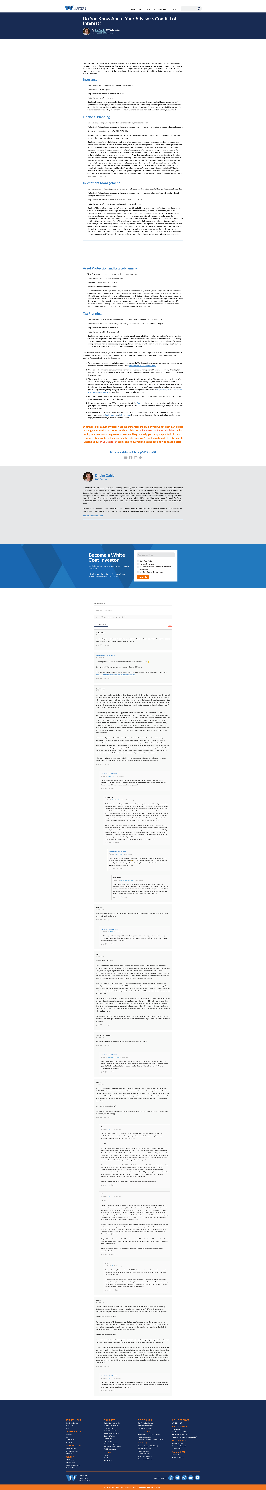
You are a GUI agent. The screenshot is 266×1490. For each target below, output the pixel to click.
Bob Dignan (111, 776)
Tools (70, 1457)
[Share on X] (140, 457)
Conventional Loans (72, 1451)
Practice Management (111, 1444)
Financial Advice (109, 1428)
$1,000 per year (163, 389)
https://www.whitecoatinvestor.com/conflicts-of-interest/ (115, 675)
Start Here (136, 10)
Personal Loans (70, 1462)
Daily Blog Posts (145, 561)
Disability (69, 1434)
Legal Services (108, 1441)
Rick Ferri (110, 931)
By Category (108, 1460)
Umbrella (69, 1442)
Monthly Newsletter (147, 564)
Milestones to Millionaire (146, 1425)
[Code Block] (116, 617)
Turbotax (140, 403)
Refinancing (69, 1454)
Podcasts (145, 1420)
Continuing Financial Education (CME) (150, 1439)
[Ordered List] (107, 617)
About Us (179, 1452)
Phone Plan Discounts (179, 1446)
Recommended (161, 10)
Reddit (191, 1476)
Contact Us (175, 1455)
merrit (109, 1129)
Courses (144, 1431)
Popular (106, 1458)
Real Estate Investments (111, 1433)
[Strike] (104, 617)
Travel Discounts (177, 1443)
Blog (107, 1452)
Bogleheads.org (111, 415)
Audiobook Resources (145, 1456)
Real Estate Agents (110, 1449)
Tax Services (108, 1438)
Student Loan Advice (110, 1431)
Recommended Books (145, 1459)
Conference (181, 1420)
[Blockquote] (113, 617)
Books (142, 1443)
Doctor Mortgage (71, 1448)
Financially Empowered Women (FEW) (184, 1437)
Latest (106, 1455)
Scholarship (176, 1429)
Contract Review (109, 1436)
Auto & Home (70, 1439)
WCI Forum (69, 1425)
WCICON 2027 (177, 1423)
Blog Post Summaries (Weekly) (151, 572)
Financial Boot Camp (144, 1428)
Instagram (184, 1476)
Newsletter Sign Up (72, 1423)
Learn (147, 10)
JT (112, 1266)
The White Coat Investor (118, 800)
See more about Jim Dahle (93, 515)
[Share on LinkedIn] (135, 457)
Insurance (73, 1431)
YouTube (197, 1476)
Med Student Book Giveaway (181, 1432)
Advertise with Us (177, 1457)
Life (67, 1437)
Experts (110, 1420)
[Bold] (96, 617)
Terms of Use (83, 1475)
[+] (125, 617)
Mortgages (74, 1445)
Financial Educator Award (180, 1434)
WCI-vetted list (108, 441)
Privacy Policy (83, 1478)
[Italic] (99, 617)
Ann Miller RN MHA (113, 1057)
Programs (179, 1426)
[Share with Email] (125, 457)
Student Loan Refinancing (112, 1423)
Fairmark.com (124, 415)
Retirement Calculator (73, 1465)
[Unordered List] (110, 617)
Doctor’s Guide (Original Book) (148, 1446)
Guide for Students (144, 1454)
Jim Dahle (100, 30)
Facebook (171, 1476)
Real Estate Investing (144, 1437)
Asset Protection (143, 1451)
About (174, 10)
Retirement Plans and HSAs (113, 1446)
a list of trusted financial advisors (158, 430)
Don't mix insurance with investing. (142, 366)
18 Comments (108, 33)
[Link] (119, 617)
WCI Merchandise (71, 1468)
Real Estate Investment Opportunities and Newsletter (155, 568)
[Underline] (102, 617)
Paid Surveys (70, 1460)
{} (122, 617)
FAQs (67, 1428)
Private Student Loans (111, 1425)
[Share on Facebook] (130, 457)
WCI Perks (179, 1440)
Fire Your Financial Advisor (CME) (149, 1434)
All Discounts (176, 1448)
